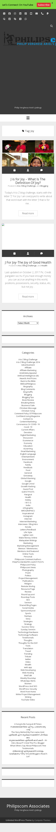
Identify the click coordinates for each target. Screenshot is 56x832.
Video (28, 662)
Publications (28, 581)
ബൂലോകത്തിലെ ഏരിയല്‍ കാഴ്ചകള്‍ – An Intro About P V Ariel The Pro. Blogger (28, 741)
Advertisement (28, 364)
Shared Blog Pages (28, 605)
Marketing (28, 543)
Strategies (28, 621)
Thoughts (28, 640)
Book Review (28, 400)
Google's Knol (28, 483)
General (28, 473)
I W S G (28, 502)
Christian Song (28, 410)
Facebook (28, 462)
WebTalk (28, 675)
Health (44, 265)
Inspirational (28, 513)
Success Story (28, 626)
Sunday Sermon (28, 629)
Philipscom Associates (28, 806)
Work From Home (28, 691)
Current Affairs (28, 429)
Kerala (28, 527)
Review (28, 591)
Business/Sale (28, 405)
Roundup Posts (28, 597)
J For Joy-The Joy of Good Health (28, 237)
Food (28, 470)
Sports (28, 613)
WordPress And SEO (28, 686)
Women (28, 683)
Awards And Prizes (28, 378)
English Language (28, 454)
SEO (28, 599)
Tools (28, 645)
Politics (28, 575)
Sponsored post (28, 610)
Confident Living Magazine (28, 416)
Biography (28, 386)
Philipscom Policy (28, 564)
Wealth (28, 664)
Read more (29, 214)
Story (28, 618)
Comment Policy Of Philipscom (28, 413)
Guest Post (28, 489)
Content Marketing (28, 421)
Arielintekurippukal (28, 373)
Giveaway (28, 475)
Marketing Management (28, 545)
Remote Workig (28, 586)
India (28, 505)
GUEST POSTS (28, 491)
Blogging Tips (28, 397)
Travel (28, 651)
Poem (28, 572)
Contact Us (28, 419)
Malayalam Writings (28, 540)
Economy (28, 443)
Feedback (28, 467)
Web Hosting (28, 672)
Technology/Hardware (28, 632)
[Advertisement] (28, 76)
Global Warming (28, 478)
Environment (28, 459)
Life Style (28, 532)
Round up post (28, 594)
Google (28, 481)
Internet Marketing (28, 521)
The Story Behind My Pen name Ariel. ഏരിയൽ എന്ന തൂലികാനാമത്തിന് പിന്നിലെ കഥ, (28, 735)
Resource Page (28, 589)
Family (28, 464)
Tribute (28, 656)
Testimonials (28, 637)
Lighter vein (28, 535)
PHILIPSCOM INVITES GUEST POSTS (28, 562)
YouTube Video (28, 699)
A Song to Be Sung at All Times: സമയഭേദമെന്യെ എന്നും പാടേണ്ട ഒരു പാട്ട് (28, 727)
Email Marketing (28, 451)
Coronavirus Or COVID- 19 (28, 424)
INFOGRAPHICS (28, 510)
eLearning (28, 448)
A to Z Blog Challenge (26, 186)
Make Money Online (28, 537)
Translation (28, 648)
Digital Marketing (28, 435)
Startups (28, 616)
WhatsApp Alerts (28, 680)
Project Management (28, 578)
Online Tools (28, 554)
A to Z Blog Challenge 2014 (28, 362)
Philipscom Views (28, 567)
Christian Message (28, 408)
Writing (28, 697)
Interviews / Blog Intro (28, 524)
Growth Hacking (28, 486)
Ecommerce (28, 440)
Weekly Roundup (28, 678)
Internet (28, 518)
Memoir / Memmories (28, 548)
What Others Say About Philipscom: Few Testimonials (28, 747)
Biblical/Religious (28, 383)
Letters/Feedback (28, 529)
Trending (28, 653)
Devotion (28, 432)
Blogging (44, 186)
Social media (28, 608)
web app (28, 667)
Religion (28, 583)
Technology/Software (28, 635)
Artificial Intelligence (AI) (28, 375)
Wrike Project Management (28, 694)
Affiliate (28, 367)
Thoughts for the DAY (28, 643)
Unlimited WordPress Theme (19, 820)
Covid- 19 (28, 427)
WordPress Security (28, 689)
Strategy (28, 624)
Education (28, 446)
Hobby (28, 500)
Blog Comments (28, 389)
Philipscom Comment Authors (28, 559)
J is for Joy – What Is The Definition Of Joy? (28, 153)
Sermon (28, 602)
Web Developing (28, 670)
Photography (28, 570)
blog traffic (28, 391)
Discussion (28, 437)
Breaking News (28, 402)
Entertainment (28, 456)
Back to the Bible (28, 381)
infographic (28, 508)
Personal (28, 556)
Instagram (28, 516)
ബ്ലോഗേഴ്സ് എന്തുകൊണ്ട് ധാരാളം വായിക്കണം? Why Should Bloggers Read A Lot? (28, 754)
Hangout (28, 494)
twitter (28, 659)
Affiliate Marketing (28, 370)
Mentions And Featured (28, 551)
